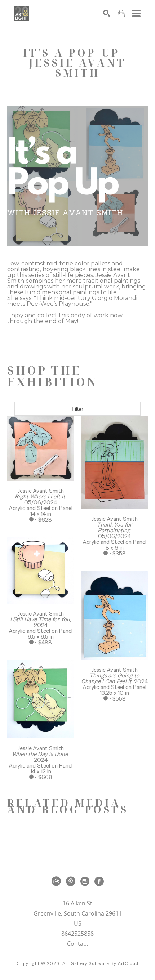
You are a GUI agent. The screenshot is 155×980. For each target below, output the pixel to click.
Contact (77, 944)
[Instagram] (86, 881)
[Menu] (136, 13)
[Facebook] (99, 881)
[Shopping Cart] (121, 13)
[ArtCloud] (57, 881)
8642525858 (77, 934)
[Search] (106, 13)
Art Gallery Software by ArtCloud (100, 963)
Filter (77, 409)
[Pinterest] (72, 881)
